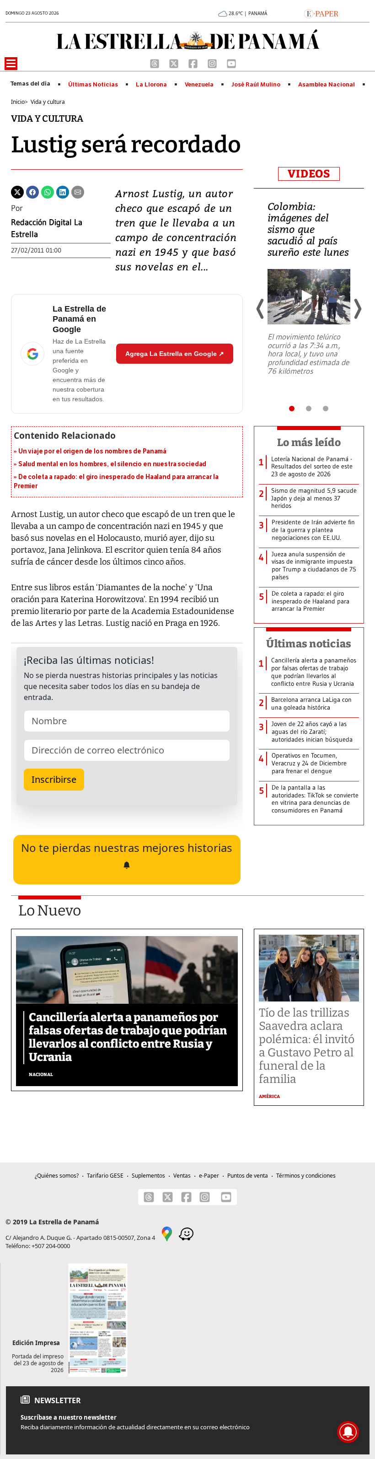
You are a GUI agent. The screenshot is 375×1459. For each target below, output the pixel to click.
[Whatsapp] (47, 191)
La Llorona (151, 84)
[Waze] (186, 1233)
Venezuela (199, 84)
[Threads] (155, 63)
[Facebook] (194, 63)
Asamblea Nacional (326, 84)
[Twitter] (17, 191)
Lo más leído (309, 442)
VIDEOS (309, 173)
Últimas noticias (308, 643)
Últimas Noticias (93, 84)
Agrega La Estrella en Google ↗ (174, 353)
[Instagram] (213, 63)
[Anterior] (260, 308)
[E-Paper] (321, 13)
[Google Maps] (167, 1233)
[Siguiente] (357, 308)
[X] (174, 63)
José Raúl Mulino (255, 84)
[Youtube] (231, 63)
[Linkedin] (62, 191)
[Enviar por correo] (77, 191)
